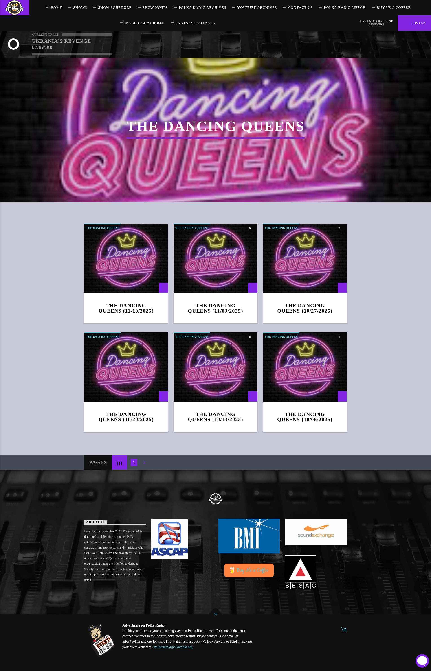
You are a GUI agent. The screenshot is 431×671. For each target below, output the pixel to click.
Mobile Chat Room (145, 23)
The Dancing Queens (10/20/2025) (126, 416)
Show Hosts (155, 7)
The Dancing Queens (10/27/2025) (305, 308)
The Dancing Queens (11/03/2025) (215, 308)
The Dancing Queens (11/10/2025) (126, 308)
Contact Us (300, 7)
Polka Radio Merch (345, 7)
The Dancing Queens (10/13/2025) (215, 416)
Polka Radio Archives (202, 7)
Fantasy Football (195, 23)
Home (56, 7)
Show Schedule (114, 7)
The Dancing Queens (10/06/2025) (305, 416)
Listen (418, 23)
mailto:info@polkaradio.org (173, 647)
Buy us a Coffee (393, 7)
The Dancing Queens (102, 228)
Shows (80, 7)
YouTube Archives (257, 7)
